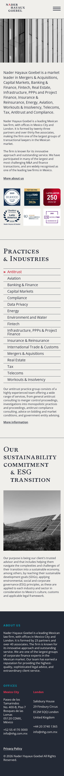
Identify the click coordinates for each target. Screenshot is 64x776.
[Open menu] (57, 9)
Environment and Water (27, 317)
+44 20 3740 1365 (45, 726)
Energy (13, 311)
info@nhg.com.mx (15, 733)
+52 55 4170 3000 (15, 730)
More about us (13, 178)
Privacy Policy (12, 748)
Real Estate (16, 360)
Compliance (17, 298)
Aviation (14, 278)
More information (15, 422)
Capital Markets (20, 291)
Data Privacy (17, 304)
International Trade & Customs (33, 347)
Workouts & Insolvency (26, 379)
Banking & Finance (22, 285)
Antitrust (14, 272)
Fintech (13, 324)
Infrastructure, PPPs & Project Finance (32, 332)
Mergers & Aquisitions (25, 353)
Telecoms (15, 373)
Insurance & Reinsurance (28, 340)
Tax (10, 366)
